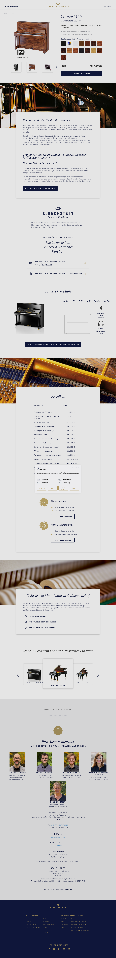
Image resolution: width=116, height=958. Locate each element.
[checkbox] (38, 479)
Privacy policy (75, 468)
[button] (40, 468)
